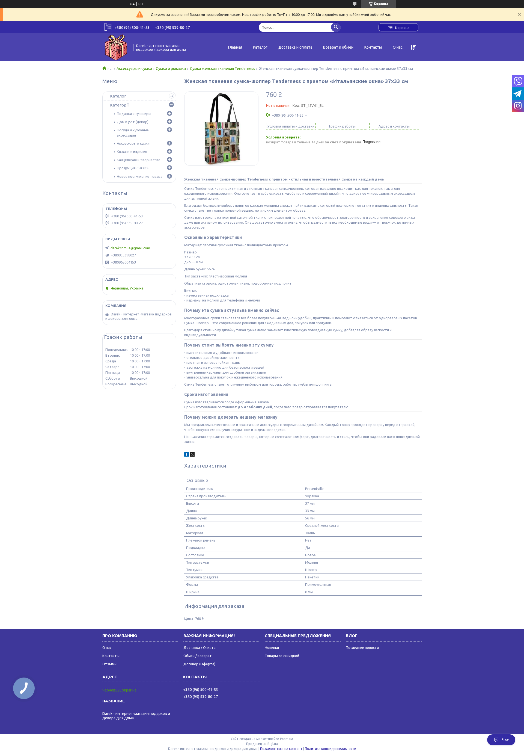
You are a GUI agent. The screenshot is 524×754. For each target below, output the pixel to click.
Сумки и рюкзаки (171, 68)
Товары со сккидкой (282, 656)
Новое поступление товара (139, 176)
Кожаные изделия (132, 151)
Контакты (373, 47)
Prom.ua (286, 739)
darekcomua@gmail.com (130, 248)
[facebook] (186, 455)
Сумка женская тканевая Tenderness (222, 68)
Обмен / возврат (197, 656)
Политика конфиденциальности (330, 748)
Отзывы (109, 664)
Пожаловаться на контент (281, 748)
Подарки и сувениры (134, 114)
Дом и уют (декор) (132, 122)
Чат (505, 740)
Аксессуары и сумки (134, 68)
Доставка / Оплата (199, 647)
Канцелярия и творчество (138, 160)
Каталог (260, 47)
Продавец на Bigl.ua (262, 744)
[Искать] (336, 27)
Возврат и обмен (338, 47)
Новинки (272, 647)
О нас (398, 47)
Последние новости (362, 647)
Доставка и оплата (295, 47)
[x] (192, 455)
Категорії (119, 105)
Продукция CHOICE (133, 168)
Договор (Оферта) (199, 664)
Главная (235, 47)
